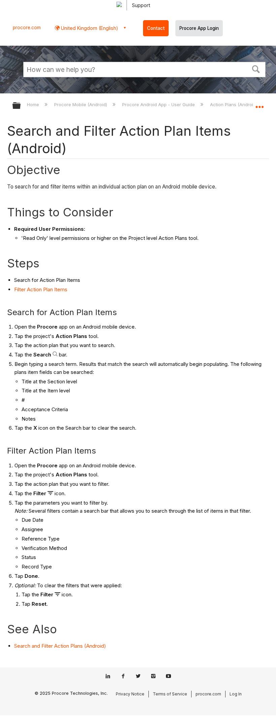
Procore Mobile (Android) (81, 104)
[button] (256, 68)
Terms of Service (170, 693)
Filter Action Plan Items (40, 289)
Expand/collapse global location (259, 103)
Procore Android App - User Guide (159, 104)
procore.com (27, 27)
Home (33, 104)
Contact (156, 28)
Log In (236, 693)
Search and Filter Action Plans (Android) (60, 646)
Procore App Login (199, 28)
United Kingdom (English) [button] (89, 28)
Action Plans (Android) (234, 104)
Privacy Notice (130, 693)
